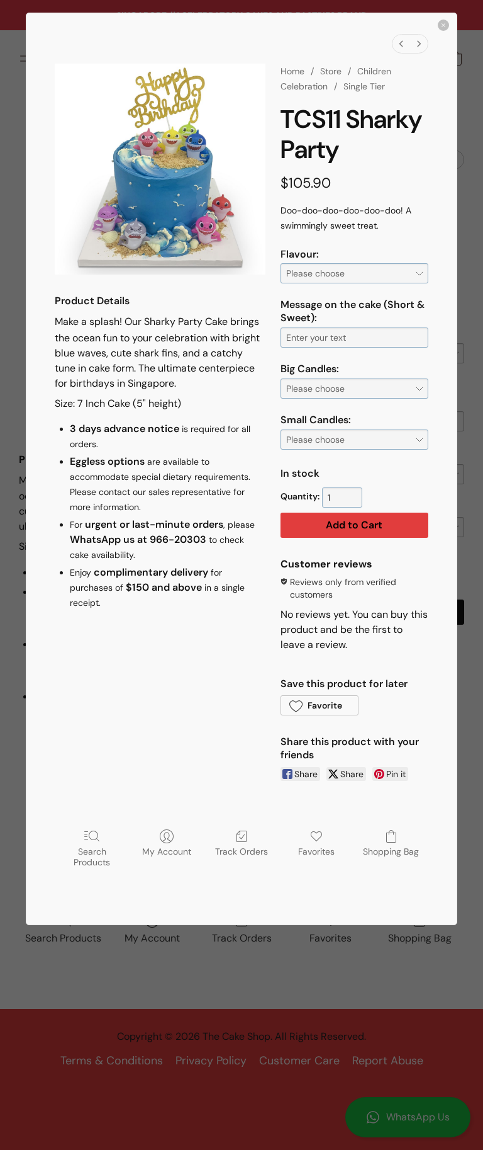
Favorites (316, 851)
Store (330, 71)
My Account (166, 851)
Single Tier (364, 86)
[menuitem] (401, 44)
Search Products (92, 857)
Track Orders (241, 851)
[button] (319, 705)
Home (292, 71)
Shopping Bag (391, 851)
